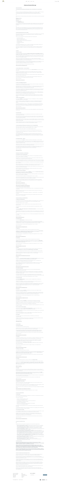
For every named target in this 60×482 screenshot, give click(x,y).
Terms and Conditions (15, 473)
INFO (34, 1)
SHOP (29, 1)
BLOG (31, 1)
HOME (26, 1)
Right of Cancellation (15, 474)
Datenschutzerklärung (24, 475)
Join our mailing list (32, 473)
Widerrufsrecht (23, 474)
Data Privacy (14, 475)
